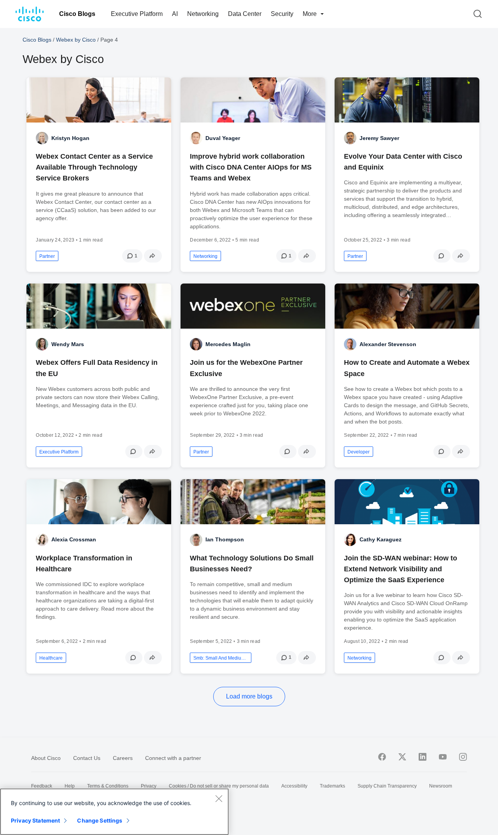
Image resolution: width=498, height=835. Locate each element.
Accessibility (294, 786)
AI (175, 14)
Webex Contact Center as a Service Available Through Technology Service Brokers (94, 167)
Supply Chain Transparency (387, 786)
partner (47, 256)
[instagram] (463, 757)
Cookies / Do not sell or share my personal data (219, 786)
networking (205, 256)
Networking (203, 14)
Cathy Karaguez (380, 539)
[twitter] (402, 757)
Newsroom (440, 786)
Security (282, 14)
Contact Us (86, 758)
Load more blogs (249, 696)
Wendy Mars (67, 344)
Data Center (244, 14)
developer (358, 452)
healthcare (51, 658)
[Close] (219, 798)
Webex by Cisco (76, 40)
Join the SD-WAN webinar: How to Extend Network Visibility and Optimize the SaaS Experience (400, 569)
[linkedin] (422, 757)
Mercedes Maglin (228, 344)
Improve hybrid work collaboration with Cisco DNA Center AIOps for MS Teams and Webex (251, 167)
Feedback (41, 786)
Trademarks (332, 786)
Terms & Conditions (107, 786)
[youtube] (443, 757)
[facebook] (382, 757)
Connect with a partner (173, 758)
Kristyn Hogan (70, 138)
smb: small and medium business (220, 658)
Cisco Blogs (77, 14)
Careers (123, 758)
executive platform (59, 452)
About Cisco (46, 758)
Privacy (148, 786)
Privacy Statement (35, 820)
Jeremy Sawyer (379, 138)
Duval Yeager (222, 138)
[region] (114, 811)
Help (70, 786)
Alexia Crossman (73, 539)
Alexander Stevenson (387, 344)
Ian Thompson (224, 539)
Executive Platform (137, 14)
